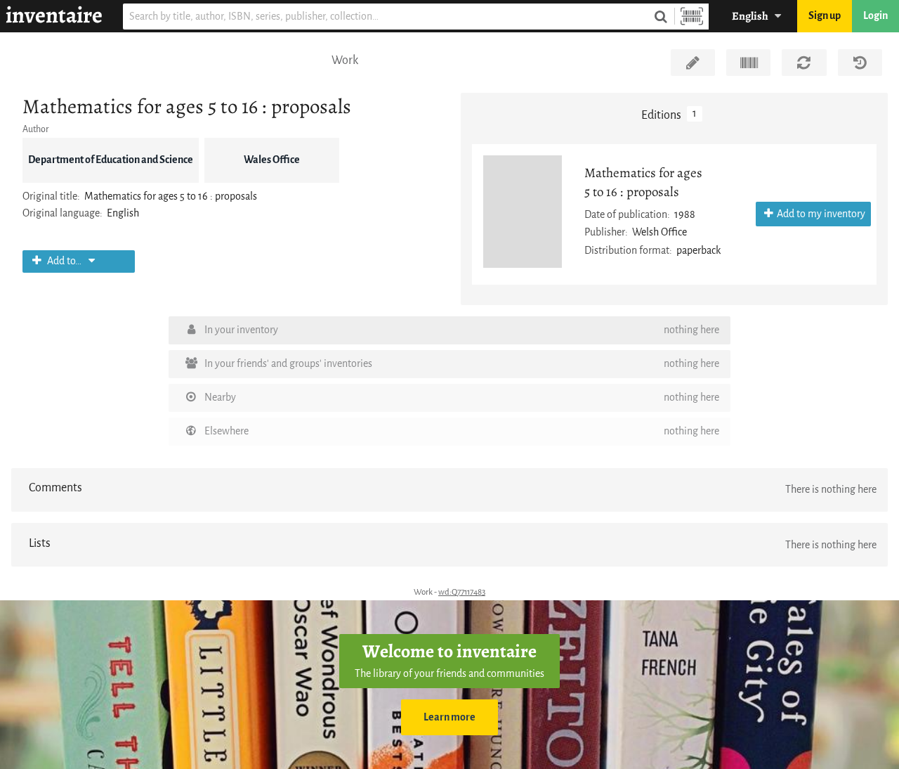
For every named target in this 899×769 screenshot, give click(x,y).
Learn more (449, 717)
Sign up (824, 15)
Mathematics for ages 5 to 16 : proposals (643, 182)
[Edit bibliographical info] (693, 62)
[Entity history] (860, 62)
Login (875, 15)
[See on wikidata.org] (748, 62)
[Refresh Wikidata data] (804, 62)
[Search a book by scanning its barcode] (692, 17)
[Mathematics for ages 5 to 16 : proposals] (522, 211)
